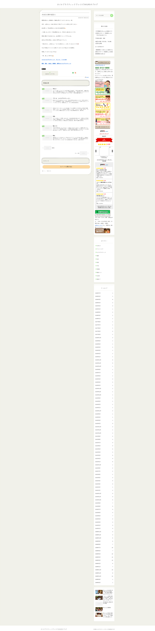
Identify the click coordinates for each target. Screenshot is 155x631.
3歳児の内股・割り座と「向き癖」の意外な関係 (103, 42)
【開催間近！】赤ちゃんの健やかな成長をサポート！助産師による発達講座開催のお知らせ (104, 51)
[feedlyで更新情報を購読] (73, 73)
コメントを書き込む (66, 166)
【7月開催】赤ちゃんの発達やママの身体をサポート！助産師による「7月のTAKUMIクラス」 (103, 33)
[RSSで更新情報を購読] (75, 73)
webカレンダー (99, 225)
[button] (111, 15)
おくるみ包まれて (99, 46)
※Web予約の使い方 (100, 65)
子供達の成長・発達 (100, 38)
